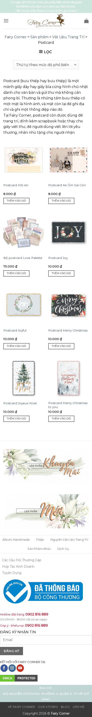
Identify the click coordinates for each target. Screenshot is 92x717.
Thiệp (40, 539)
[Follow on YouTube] (20, 668)
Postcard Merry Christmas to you (68, 405)
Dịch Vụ (63, 548)
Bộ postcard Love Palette (22, 258)
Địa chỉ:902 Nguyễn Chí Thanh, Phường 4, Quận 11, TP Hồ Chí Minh (46, 693)
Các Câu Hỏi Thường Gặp (21, 560)
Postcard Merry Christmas (68, 330)
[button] (6, 20)
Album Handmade (16, 539)
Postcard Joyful (14, 330)
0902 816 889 (36, 614)
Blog (65, 707)
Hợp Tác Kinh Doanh (18, 567)
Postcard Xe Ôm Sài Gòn (67, 185)
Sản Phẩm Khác (39, 548)
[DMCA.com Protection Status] (19, 678)
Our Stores (48, 707)
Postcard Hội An (15, 185)
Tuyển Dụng (11, 573)
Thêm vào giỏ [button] (16, 200)
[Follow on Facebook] (4, 668)
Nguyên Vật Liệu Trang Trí (69, 539)
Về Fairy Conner (21, 707)
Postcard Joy (58, 258)
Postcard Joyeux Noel (20, 403)
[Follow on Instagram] (12, 668)
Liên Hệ (78, 707)
